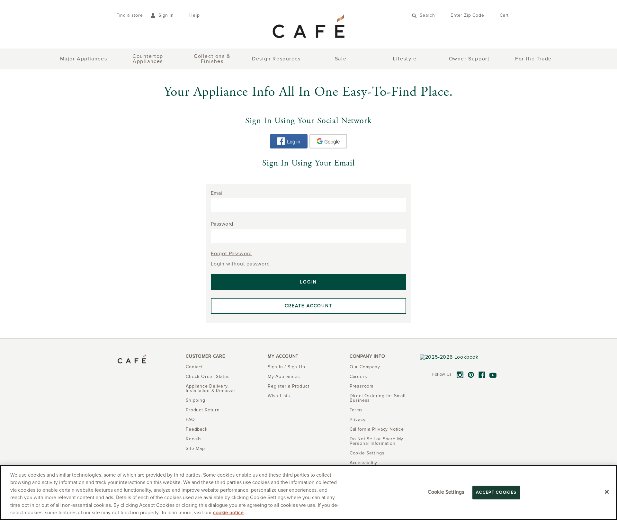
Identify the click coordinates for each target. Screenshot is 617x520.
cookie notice (228, 512)
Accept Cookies (496, 492)
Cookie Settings (446, 492)
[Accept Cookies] (607, 492)
